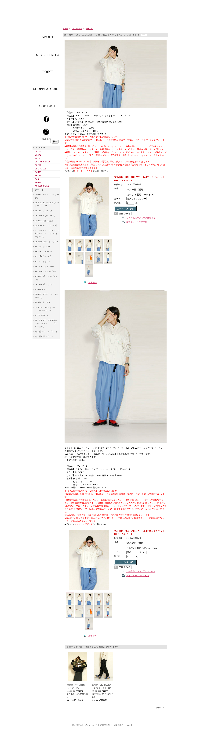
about (129, 725)
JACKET (39, 155)
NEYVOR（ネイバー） (45, 266)
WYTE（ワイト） (42, 315)
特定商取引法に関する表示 (111, 725)
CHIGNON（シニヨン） (46, 215)
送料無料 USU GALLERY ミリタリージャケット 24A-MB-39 (76, 688)
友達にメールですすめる (137, 222)
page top (160, 707)
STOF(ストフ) (42, 289)
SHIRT (38, 165)
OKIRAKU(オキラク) (45, 284)
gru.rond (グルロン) (46, 225)
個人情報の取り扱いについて (84, 725)
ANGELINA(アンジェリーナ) (47, 196)
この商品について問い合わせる (140, 218)
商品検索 (46, 139)
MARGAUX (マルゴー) (45, 271)
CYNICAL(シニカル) (45, 220)
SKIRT (38, 175)
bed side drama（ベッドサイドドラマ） (47, 204)
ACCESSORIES (42, 186)
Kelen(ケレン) (42, 246)
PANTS (38, 172)
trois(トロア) (42, 302)
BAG (37, 179)
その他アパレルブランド (46, 331)
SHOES (38, 182)
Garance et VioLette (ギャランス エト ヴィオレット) (47, 233)
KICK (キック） (43, 261)
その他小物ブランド (44, 336)
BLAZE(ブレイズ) (43, 210)
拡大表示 (92, 282)
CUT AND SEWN (42, 162)
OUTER (38, 151)
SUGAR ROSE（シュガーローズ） (46, 296)
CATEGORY (40, 147)
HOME (65, 28)
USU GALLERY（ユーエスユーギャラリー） (46, 309)
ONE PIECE (40, 169)
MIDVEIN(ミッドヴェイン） (46, 278)
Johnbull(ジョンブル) (46, 241)
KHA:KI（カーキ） (44, 251)
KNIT (37, 158)
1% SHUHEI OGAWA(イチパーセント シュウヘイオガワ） (46, 323)
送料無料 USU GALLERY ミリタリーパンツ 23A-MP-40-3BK (102, 688)
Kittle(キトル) (43, 256)
